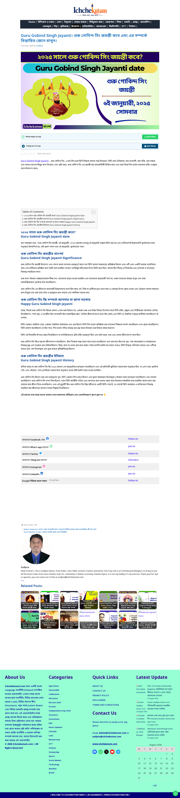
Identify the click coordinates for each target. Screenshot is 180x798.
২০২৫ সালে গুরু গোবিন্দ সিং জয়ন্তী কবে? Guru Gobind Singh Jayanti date (54, 216)
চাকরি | (128, 22)
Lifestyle (53, 731)
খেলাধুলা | (48, 26)
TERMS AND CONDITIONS (105, 705)
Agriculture (54, 686)
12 (150, 763)
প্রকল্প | (136, 22)
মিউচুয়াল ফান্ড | (96, 22)
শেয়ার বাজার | (81, 22)
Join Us (131, 466)
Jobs (51, 723)
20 (155, 768)
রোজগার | (110, 22)
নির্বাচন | (133, 26)
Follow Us (133, 480)
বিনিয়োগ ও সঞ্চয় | (47, 22)
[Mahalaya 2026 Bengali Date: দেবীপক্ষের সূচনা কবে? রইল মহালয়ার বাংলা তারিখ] (140, 733)
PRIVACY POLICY (100, 695)
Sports (52, 756)
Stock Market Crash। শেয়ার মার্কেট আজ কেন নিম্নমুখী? (45, 532)
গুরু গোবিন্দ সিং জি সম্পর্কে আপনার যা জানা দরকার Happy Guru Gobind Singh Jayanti (59, 222)
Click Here (133, 460)
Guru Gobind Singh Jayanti (35, 161)
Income (52, 706)
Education (53, 698)
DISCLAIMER (98, 700)
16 (172, 763)
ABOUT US (97, 686)
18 (144, 768)
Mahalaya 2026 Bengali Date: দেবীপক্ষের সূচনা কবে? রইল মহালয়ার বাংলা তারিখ (160, 732)
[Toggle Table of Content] (92, 212)
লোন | (60, 22)
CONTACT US (99, 691)
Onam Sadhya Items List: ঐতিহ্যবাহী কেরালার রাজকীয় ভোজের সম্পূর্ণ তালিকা (158, 705)
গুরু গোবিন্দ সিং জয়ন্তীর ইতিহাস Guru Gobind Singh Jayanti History (52, 225)
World (51, 773)
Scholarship (54, 752)
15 (167, 763)
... (22, 580)
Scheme (52, 748)
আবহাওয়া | (102, 26)
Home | (33, 22)
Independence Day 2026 (60, 711)
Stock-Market (55, 760)
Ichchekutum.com (23, 744)
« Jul (155, 785)
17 (139, 768)
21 (161, 768)
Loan (51, 736)
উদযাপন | (76, 26)
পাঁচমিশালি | (114, 26)
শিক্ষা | (120, 22)
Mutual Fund (54, 740)
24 (139, 773)
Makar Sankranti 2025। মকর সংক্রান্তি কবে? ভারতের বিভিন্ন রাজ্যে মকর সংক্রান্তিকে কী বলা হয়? (60, 529)
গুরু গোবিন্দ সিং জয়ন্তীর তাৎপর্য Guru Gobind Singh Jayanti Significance (54, 219)
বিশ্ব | (56, 26)
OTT (51, 744)
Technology (54, 764)
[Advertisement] (90, 190)
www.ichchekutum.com (104, 744)
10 (139, 763)
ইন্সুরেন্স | (68, 22)
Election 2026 (55, 702)
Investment (54, 719)
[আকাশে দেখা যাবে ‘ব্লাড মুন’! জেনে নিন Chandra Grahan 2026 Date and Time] (140, 720)
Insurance (53, 715)
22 (167, 768)
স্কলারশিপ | (145, 22)
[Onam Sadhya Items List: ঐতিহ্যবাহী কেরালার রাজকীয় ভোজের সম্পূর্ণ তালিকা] (140, 706)
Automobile (54, 690)
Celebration (54, 694)
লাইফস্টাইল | (88, 26)
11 (144, 763)
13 (155, 763)
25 (144, 773)
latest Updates (55, 727)
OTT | (124, 26)
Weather (53, 769)
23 (172, 768)
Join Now (151, 137)
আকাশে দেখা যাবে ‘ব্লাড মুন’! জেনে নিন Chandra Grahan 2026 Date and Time (161, 718)
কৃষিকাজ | (65, 26)
